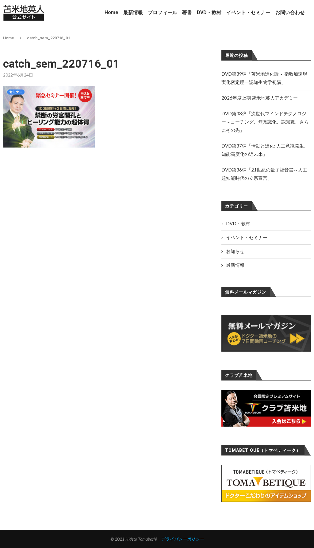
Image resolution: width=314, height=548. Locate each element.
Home (111, 12)
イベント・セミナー (248, 12)
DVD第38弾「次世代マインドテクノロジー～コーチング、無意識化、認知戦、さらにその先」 (265, 122)
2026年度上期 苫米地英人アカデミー (259, 98)
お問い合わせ (290, 12)
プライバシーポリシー (182, 539)
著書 (187, 12)
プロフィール (162, 12)
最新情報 (133, 12)
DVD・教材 (209, 12)
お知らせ (235, 251)
